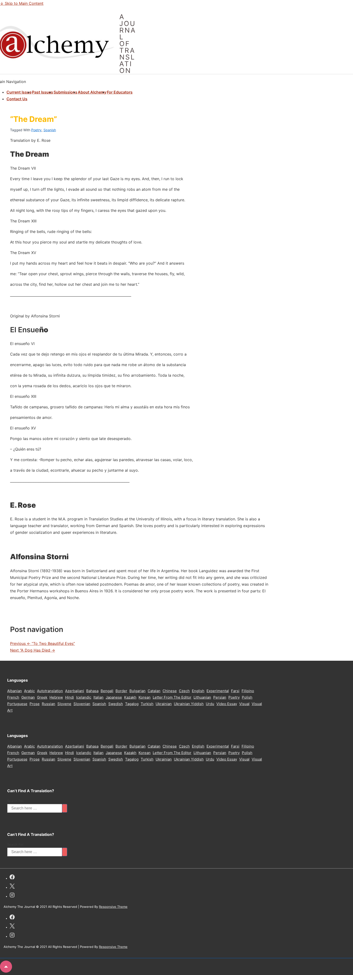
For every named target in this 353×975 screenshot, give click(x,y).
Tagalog (132, 704)
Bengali (107, 691)
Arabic (29, 691)
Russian (48, 704)
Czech (184, 691)
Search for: (15, 801)
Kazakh (130, 697)
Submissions (65, 92)
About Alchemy (92, 92)
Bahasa (92, 691)
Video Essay (226, 704)
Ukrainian (164, 704)
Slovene (64, 704)
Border (121, 691)
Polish (247, 697)
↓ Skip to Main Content (21, 3)
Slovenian (81, 704)
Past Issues (42, 92)
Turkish (147, 704)
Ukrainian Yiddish (189, 704)
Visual (244, 704)
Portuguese (17, 704)
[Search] (64, 808)
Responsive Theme (113, 907)
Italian (98, 697)
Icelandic (83, 697)
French (13, 697)
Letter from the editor (172, 697)
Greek (42, 697)
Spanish (49, 130)
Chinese (170, 691)
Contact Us (16, 98)
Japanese (114, 697)
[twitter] (12, 887)
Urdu (210, 704)
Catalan (154, 691)
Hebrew (56, 697)
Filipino (248, 691)
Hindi (69, 697)
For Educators (120, 92)
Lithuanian (202, 697)
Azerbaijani (74, 691)
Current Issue (18, 92)
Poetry (36, 130)
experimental (218, 691)
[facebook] (12, 878)
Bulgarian (137, 691)
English (198, 691)
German (28, 697)
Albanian (14, 691)
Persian (219, 697)
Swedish (115, 704)
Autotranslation (50, 691)
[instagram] (12, 896)
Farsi (235, 691)
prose (35, 704)
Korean (145, 697)
